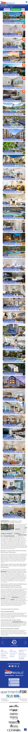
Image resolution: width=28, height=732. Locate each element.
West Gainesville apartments (9, 535)
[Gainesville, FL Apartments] (7, 2)
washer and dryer (15, 597)
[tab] (14, 643)
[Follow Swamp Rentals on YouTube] (9, 666)
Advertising (14, 679)
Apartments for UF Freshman (23, 651)
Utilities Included (4, 653)
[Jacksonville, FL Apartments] (14, 710)
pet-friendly (3, 598)
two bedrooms (3, 533)
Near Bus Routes (4, 657)
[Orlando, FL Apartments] (14, 706)
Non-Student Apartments (21, 658)
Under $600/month (4, 651)
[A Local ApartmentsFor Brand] (14, 691)
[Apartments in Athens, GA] (14, 722)
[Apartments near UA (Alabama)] (14, 726)
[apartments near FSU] (14, 714)
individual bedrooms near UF (17, 621)
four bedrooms (17, 533)
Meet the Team (15, 685)
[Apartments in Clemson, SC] (14, 730)
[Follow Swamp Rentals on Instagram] (15, 666)
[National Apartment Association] (10, 696)
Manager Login (14, 682)
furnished (12, 599)
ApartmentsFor (4, 699)
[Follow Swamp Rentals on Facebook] (12, 666)
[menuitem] (5, 650)
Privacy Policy (20, 675)
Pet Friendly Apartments (3, 655)
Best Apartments (22, 656)
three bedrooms (9, 533)
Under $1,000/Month (13, 651)
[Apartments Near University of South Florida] (14, 718)
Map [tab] (23, 9)
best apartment (3, 571)
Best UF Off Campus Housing (22, 654)
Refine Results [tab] (16, 9)
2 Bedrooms (12, 655)
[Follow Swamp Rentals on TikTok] (18, 666)
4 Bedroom (12, 656)
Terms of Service (9, 675)
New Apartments (13, 653)
